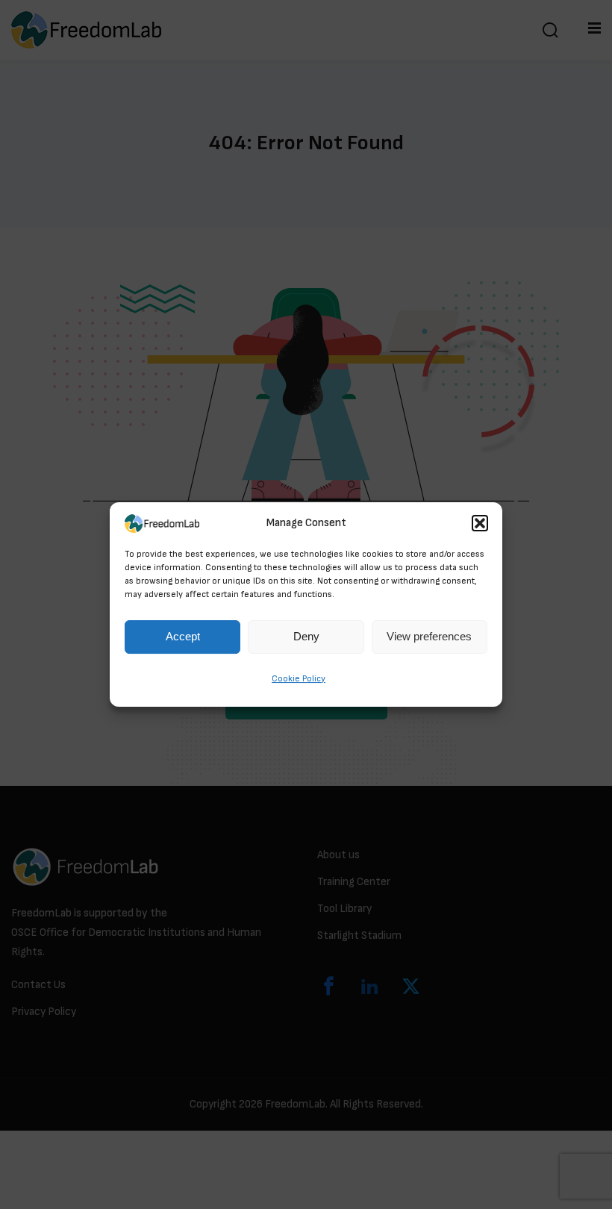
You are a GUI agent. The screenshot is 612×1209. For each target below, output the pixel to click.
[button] (479, 523)
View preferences (429, 637)
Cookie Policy (298, 678)
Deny (306, 637)
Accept (183, 637)
